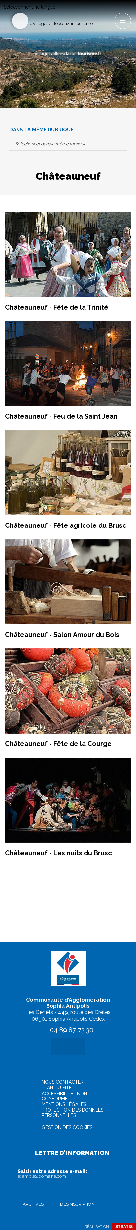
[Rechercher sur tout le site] (20, 21)
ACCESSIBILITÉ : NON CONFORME (64, 1096)
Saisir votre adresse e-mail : (53, 1174)
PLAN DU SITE (57, 1087)
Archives (33, 1204)
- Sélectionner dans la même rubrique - (51, 143)
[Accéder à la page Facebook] (98, 12)
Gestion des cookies (67, 1127)
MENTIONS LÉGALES (64, 1104)
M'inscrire (110, 1188)
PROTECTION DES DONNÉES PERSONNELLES (72, 1112)
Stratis (124, 1226)
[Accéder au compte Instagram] (109, 12)
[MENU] (123, 21)
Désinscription (77, 1204)
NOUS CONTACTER (63, 1082)
